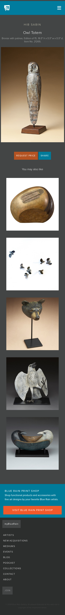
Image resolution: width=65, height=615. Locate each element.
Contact (9, 574)
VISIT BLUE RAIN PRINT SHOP (32, 510)
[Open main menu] (58, 8)
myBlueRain (11, 524)
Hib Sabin (32, 24)
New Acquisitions (15, 540)
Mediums (9, 546)
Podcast (9, 563)
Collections (12, 568)
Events (8, 551)
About (7, 579)
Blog (6, 557)
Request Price (26, 155)
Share (45, 155)
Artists (8, 535)
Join (7, 590)
